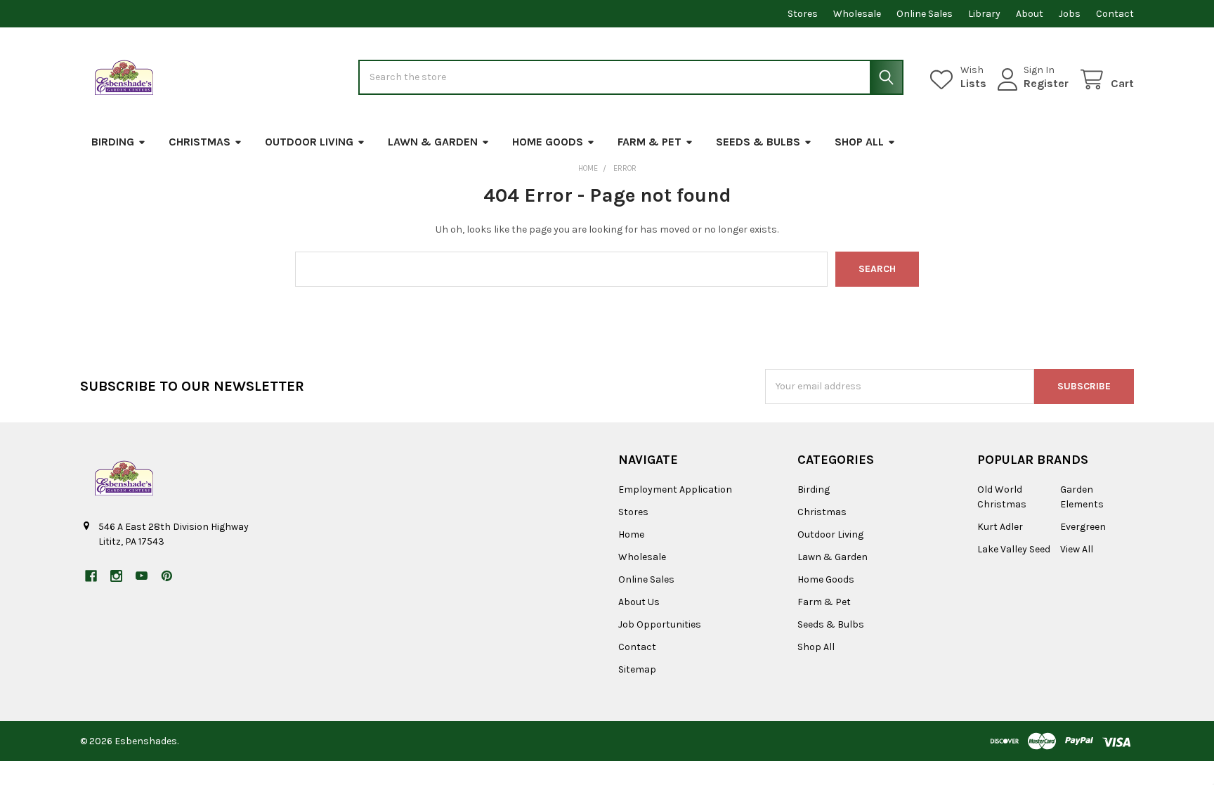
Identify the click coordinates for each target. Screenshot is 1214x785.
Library (984, 14)
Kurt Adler (1000, 527)
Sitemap (637, 669)
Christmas (199, 141)
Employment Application (675, 489)
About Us (639, 602)
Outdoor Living (309, 141)
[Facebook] (91, 576)
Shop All (859, 141)
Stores (803, 14)
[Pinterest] (167, 576)
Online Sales (924, 14)
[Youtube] (141, 576)
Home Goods (547, 141)
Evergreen (1083, 527)
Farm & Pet (649, 141)
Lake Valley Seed (1013, 549)
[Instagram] (116, 576)
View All (1076, 549)
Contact (1115, 14)
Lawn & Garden (433, 141)
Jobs (1070, 14)
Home (631, 534)
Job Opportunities (659, 624)
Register (1046, 83)
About (1029, 14)
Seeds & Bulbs (758, 141)
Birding (112, 141)
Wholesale (857, 14)
